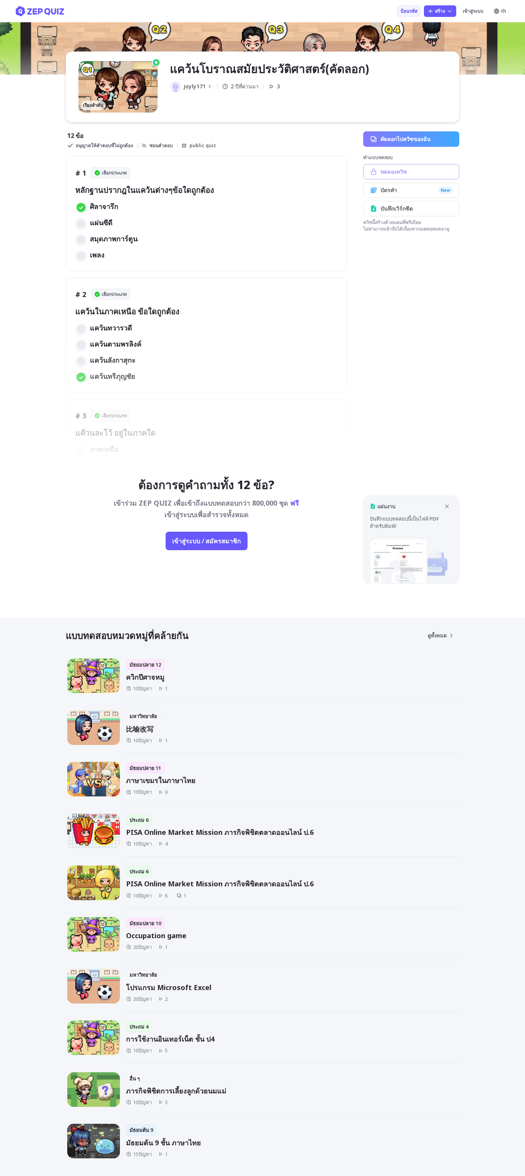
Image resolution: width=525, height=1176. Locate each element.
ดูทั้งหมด (437, 635)
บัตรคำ (415, 190)
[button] (411, 540)
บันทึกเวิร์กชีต (396, 208)
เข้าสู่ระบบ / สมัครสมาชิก (206, 541)
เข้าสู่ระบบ (473, 11)
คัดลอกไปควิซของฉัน (405, 139)
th (503, 11)
